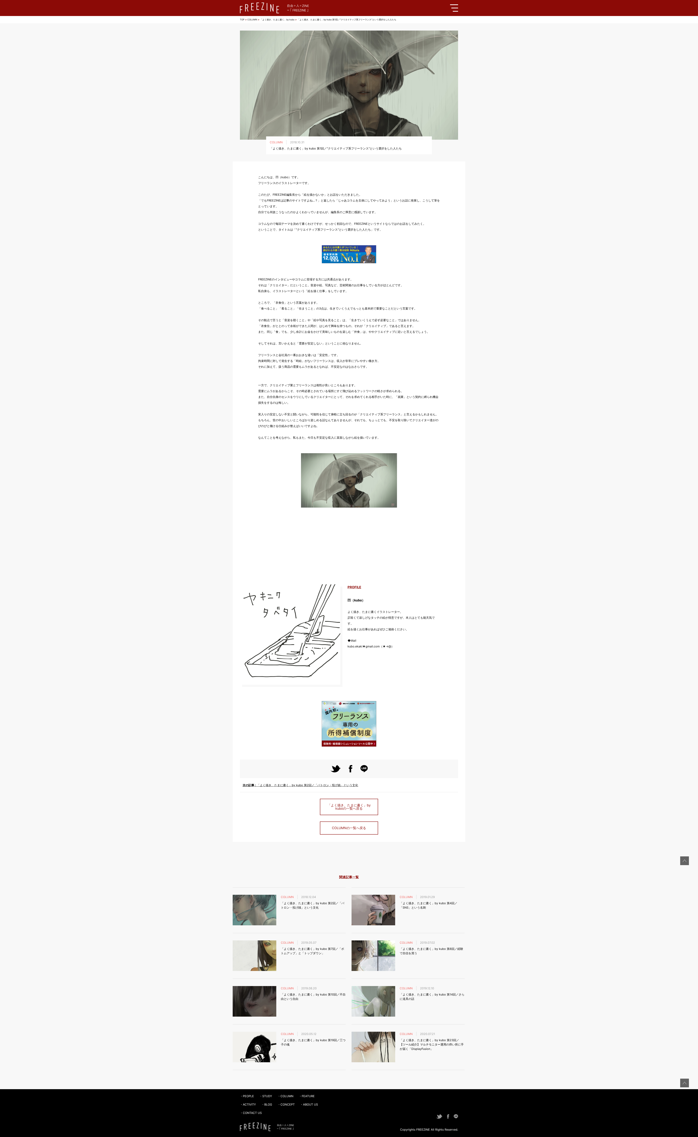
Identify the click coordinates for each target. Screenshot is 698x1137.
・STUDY (265, 1096)
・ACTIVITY (248, 1104)
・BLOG (266, 1104)
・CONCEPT (286, 1104)
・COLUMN (285, 1096)
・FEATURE (307, 1096)
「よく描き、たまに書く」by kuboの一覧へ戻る (349, 806)
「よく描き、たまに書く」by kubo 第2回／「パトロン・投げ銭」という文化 (300, 785)
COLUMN (252, 19)
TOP (242, 19)
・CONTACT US (251, 1113)
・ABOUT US (309, 1104)
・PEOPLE (247, 1096)
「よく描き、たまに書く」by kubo (277, 19)
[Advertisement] (349, 546)
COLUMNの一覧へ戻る (349, 828)
